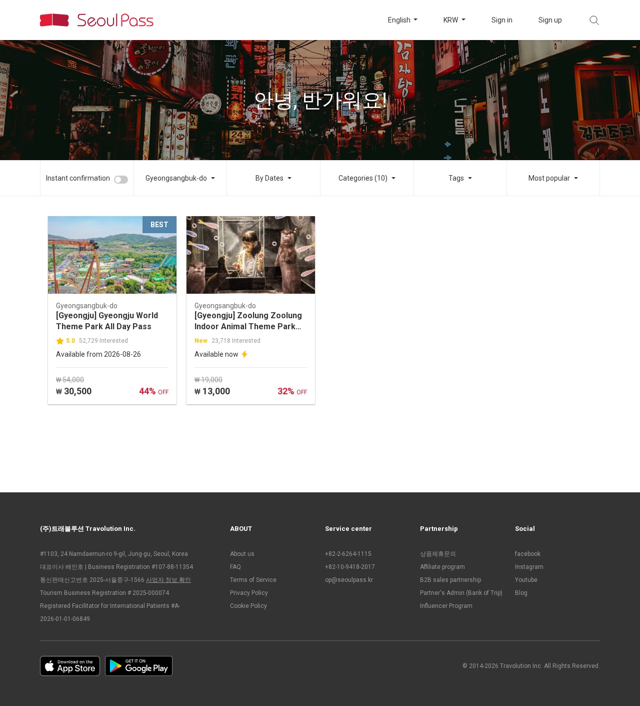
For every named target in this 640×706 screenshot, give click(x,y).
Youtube (526, 579)
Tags (456, 178)
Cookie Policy (248, 605)
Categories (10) (363, 178)
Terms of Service (253, 579)
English (400, 20)
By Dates (270, 178)
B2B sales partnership (450, 579)
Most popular (549, 178)
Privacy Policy (249, 592)
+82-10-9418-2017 (350, 566)
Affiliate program (442, 566)
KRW (452, 20)
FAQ (235, 566)
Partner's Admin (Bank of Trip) (461, 592)
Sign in (502, 20)
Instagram (529, 566)
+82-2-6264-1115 (348, 553)
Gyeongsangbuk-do (176, 178)
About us (242, 553)
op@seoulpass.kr (349, 579)
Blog (521, 592)
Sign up (550, 20)
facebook (527, 553)
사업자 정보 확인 (168, 579)
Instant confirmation (78, 178)
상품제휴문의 (438, 553)
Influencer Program (446, 605)
